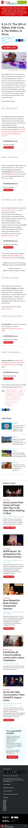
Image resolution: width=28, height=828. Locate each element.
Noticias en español (7, 649)
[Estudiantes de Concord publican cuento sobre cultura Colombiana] (13, 641)
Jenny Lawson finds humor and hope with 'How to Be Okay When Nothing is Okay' (13, 508)
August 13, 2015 (20, 270)
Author (9, 405)
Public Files (5, 797)
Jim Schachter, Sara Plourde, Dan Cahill (12, 703)
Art (8, 401)
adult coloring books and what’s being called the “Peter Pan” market (13, 363)
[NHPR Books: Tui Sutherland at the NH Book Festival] (13, 540)
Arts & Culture (6, 500)
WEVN (4, 806)
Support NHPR (12, 757)
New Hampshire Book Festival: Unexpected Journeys (11, 604)
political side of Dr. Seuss (11, 235)
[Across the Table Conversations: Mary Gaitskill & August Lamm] (13, 680)
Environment (15, 462)
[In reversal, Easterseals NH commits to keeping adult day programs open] (7, 453)
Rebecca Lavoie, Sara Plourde (10, 516)
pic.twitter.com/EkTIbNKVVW (16, 265)
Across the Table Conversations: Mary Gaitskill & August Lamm (13, 696)
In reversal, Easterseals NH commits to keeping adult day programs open (19, 454)
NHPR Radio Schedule (8, 787)
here (21, 387)
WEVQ (5, 809)
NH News (14, 423)
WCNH (5, 800)
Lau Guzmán (6, 663)
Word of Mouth (11, 391)
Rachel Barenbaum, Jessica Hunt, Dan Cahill (13, 612)
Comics (15, 401)
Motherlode (13, 174)
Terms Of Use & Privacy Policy (10, 794)
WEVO (5, 807)
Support (22, 2)
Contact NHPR (6, 784)
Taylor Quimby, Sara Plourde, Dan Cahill (12, 560)
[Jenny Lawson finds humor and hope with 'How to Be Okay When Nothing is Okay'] (13, 491)
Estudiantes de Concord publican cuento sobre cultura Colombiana (13, 656)
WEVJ (4, 805)
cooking (20, 394)
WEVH (4, 804)
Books (21, 391)
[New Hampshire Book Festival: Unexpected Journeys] (13, 589)
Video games (10, 394)
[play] (2, 826)
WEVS (4, 810)
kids (8, 398)
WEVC (4, 801)
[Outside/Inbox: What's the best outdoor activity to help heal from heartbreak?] (7, 465)
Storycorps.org (7, 309)
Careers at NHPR (7, 791)
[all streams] (26, 826)
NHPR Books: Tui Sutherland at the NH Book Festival (12, 554)
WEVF (4, 802)
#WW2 (4, 265)
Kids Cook (5, 178)
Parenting (16, 398)
